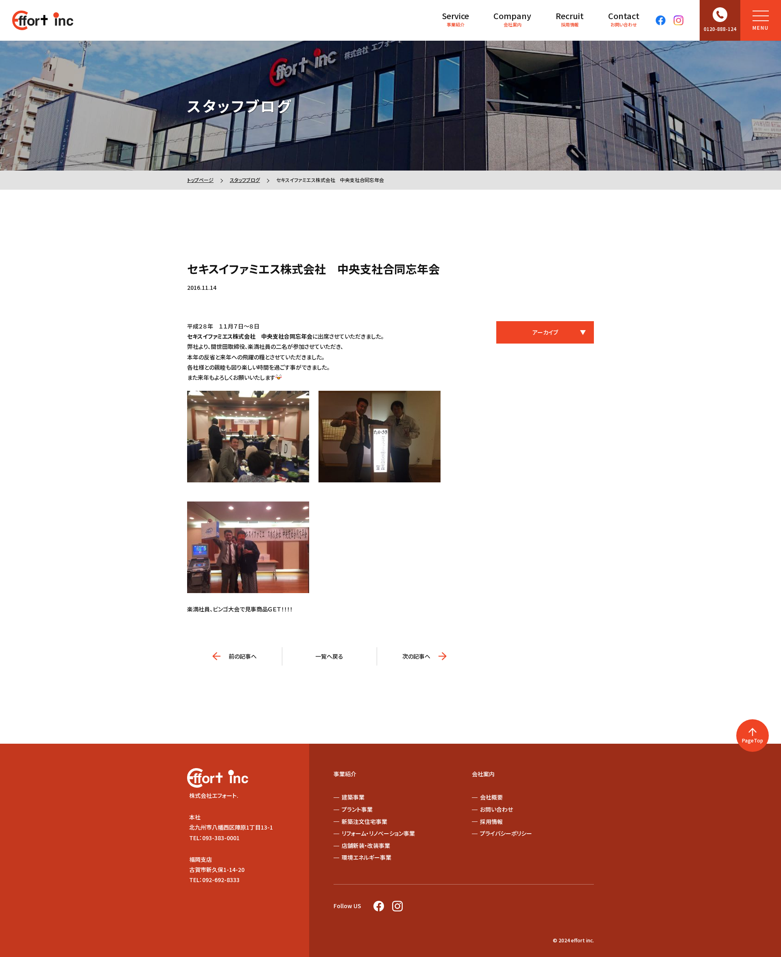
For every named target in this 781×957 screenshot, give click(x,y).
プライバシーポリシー (506, 833)
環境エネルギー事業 (366, 857)
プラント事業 (357, 809)
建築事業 (353, 797)
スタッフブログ (245, 179)
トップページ (200, 179)
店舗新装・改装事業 (366, 845)
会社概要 (491, 797)
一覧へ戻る (329, 656)
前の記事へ (243, 656)
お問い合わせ (623, 19)
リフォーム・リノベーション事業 (378, 833)
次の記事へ (416, 656)
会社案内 (512, 19)
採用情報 (570, 19)
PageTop (752, 740)
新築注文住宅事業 (364, 821)
